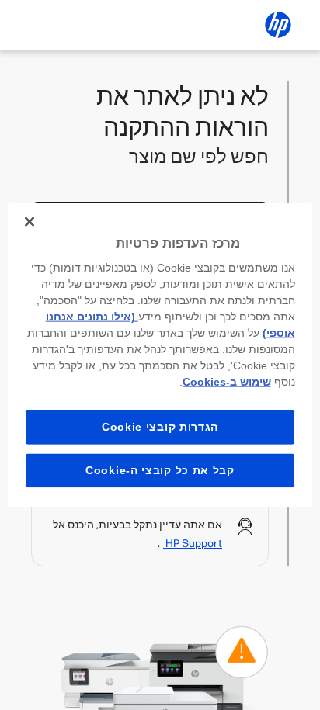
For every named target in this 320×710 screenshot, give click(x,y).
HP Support (192, 543)
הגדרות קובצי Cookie (160, 427)
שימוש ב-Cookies (227, 382)
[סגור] (29, 221)
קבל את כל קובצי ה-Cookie (160, 469)
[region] (159, 355)
